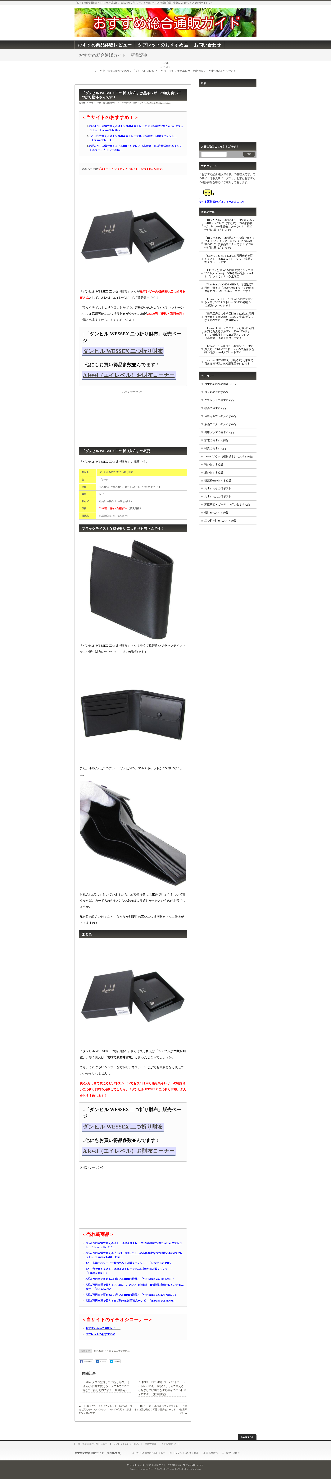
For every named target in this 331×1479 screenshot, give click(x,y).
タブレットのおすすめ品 (219, 400)
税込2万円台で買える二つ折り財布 (112, 1351)
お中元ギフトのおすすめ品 (220, 416)
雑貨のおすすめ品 (215, 448)
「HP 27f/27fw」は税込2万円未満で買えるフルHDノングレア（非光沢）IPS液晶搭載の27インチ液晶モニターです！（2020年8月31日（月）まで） (229, 242)
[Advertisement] (133, 418)
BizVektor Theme (166, 1469)
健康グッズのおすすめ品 (219, 432)
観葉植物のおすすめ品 (217, 480)
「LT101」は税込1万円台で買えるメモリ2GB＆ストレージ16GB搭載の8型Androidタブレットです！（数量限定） (228, 273)
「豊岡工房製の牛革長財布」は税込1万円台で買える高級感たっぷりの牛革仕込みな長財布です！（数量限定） (229, 317)
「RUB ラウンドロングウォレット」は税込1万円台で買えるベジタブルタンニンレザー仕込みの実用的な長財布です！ (105, 1409)
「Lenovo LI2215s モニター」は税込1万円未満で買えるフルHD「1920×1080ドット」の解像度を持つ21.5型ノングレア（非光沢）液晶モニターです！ (229, 333)
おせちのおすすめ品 (216, 392)
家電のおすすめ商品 (216, 440)
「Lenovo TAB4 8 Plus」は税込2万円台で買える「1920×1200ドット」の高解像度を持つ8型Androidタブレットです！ (229, 349)
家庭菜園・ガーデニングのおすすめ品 (227, 504)
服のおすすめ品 (213, 472)
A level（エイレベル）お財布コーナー (129, 375)
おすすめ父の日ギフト (217, 496)
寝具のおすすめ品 (215, 408)
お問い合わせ (169, 1444)
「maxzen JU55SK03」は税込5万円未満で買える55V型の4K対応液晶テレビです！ (228, 362)
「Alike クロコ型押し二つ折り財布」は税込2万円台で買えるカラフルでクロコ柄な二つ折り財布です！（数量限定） (106, 1386)
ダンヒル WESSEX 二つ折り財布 (123, 351)
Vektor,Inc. (183, 1469)
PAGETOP (247, 1437)
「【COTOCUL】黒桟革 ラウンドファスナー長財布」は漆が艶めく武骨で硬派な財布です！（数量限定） (160, 1409)
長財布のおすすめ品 (216, 512)
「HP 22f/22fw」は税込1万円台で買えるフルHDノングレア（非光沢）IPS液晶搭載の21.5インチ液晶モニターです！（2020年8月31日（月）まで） (229, 225)
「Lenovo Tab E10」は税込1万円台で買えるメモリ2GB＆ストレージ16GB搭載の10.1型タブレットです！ (228, 302)
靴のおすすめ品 (213, 464)
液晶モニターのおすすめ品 (220, 424)
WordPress (148, 1469)
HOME (166, 62)
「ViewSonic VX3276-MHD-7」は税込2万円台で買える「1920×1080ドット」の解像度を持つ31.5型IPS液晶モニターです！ (229, 288)
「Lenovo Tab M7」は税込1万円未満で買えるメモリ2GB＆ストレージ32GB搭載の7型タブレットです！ (229, 259)
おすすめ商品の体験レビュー (221, 384)
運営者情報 (150, 1444)
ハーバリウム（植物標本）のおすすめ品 (228, 456)
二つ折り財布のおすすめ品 (113, 70)
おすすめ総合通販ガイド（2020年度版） (161, 1465)
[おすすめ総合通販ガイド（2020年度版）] (165, 32)
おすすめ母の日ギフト (217, 488)
